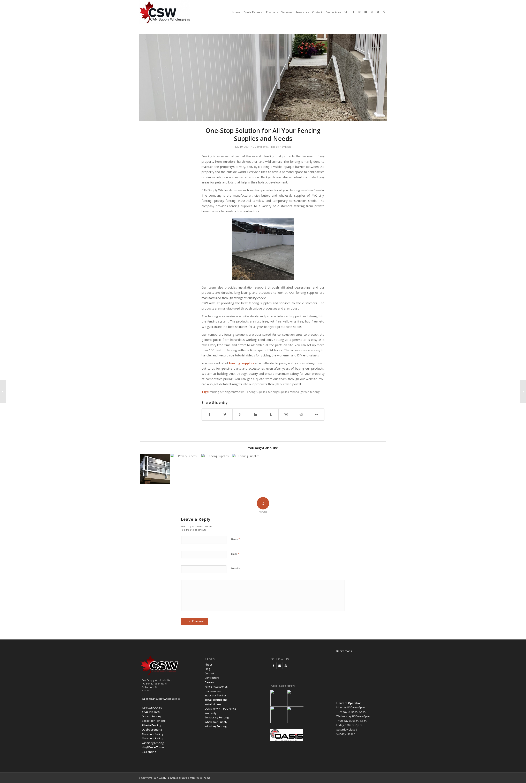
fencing (214, 392)
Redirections (344, 651)
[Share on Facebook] (209, 414)
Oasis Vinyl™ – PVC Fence (220, 708)
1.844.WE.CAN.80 (152, 707)
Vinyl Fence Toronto (154, 747)
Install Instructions (216, 700)
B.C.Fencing (149, 752)
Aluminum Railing (152, 734)
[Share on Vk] (286, 414)
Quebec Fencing (152, 729)
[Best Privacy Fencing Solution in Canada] (186, 469)
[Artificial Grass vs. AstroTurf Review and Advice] (3, 391)
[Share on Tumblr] (270, 414)
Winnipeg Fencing (153, 743)
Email (235, 554)
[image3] (263, 77)
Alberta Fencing (151, 725)
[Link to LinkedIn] (372, 12)
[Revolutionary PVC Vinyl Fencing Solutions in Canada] (523, 391)
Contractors (212, 678)
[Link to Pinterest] (384, 12)
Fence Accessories (216, 686)
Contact (209, 673)
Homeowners (213, 691)
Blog (276, 146)
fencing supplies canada (283, 392)
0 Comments (260, 146)
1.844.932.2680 (150, 712)
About (208, 664)
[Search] (346, 12)
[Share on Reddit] (301, 414)
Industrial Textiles (216, 695)
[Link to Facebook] (353, 12)
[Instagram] (280, 665)
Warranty (210, 713)
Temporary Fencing (216, 717)
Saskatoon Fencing (153, 721)
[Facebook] (273, 665)
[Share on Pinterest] (240, 414)
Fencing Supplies (256, 392)
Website (235, 568)
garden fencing (310, 392)
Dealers (210, 682)
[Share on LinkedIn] (255, 414)
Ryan (288, 146)
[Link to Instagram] (359, 12)
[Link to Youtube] (366, 12)
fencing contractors (232, 392)
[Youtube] (286, 665)
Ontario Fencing (151, 716)
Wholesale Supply (216, 722)
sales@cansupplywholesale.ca (161, 699)
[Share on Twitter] (225, 414)
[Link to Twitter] (378, 12)
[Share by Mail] (316, 414)
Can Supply (160, 777)
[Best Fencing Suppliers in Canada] (216, 469)
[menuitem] (236, 12)
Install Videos (213, 704)
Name (235, 539)
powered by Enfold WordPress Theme (189, 777)
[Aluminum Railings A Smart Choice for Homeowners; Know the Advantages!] (155, 469)
